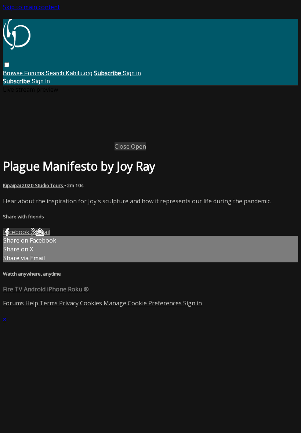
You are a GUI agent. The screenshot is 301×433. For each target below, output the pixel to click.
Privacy (69, 303)
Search (56, 73)
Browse (13, 73)
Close (123, 146)
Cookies (92, 303)
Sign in (132, 73)
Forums (35, 73)
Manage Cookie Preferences (143, 303)
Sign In (41, 81)
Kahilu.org (79, 73)
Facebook (17, 232)
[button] (6, 64)
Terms (49, 303)
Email (43, 232)
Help (32, 303)
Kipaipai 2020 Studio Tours (33, 185)
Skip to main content (31, 7)
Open (138, 146)
